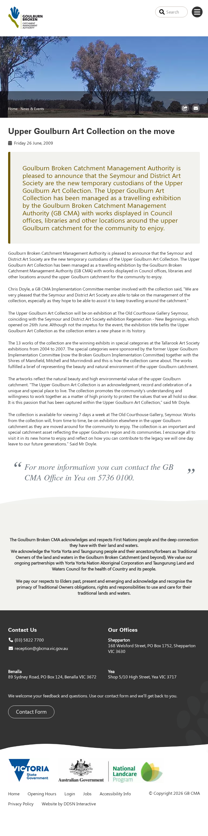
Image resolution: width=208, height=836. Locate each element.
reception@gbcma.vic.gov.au (41, 648)
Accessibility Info (115, 793)
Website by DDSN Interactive (69, 803)
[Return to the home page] (25, 27)
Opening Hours (42, 793)
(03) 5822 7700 (29, 640)
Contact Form (31, 711)
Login (69, 793)
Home (13, 108)
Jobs (87, 793)
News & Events (32, 108)
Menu (197, 12)
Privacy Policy (21, 803)
